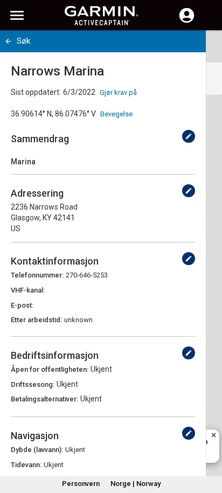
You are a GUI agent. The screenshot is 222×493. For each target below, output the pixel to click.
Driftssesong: (32, 384)
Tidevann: (26, 465)
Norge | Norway (135, 484)
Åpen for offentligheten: (49, 369)
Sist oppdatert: (36, 92)
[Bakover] (8, 41)
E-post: (22, 305)
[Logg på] (187, 21)
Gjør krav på (118, 92)
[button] (208, 444)
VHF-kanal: (28, 290)
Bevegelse (116, 114)
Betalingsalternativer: (44, 399)
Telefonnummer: (37, 275)
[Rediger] (188, 136)
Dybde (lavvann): (37, 450)
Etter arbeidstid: (36, 320)
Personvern (81, 484)
